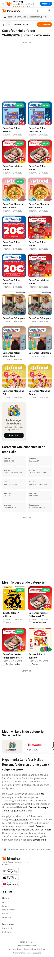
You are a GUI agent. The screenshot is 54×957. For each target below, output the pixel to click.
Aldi (18, 829)
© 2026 (27, 942)
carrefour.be (39, 839)
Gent (4, 810)
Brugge (12, 810)
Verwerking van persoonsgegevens (27, 953)
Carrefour (41, 826)
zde (42, 793)
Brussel (33, 807)
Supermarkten (20, 819)
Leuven (21, 810)
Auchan (25, 829)
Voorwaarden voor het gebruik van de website (27, 949)
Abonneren (46, 24)
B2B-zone (6, 932)
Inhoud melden (9, 909)
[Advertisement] (27, 70)
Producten (6, 917)
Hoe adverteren (9, 928)
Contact (5, 906)
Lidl (31, 829)
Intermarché (8, 829)
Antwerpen (43, 807)
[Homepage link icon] (5, 849)
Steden (5, 913)
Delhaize (38, 829)
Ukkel (29, 810)
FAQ (4, 902)
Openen (46, 3)
